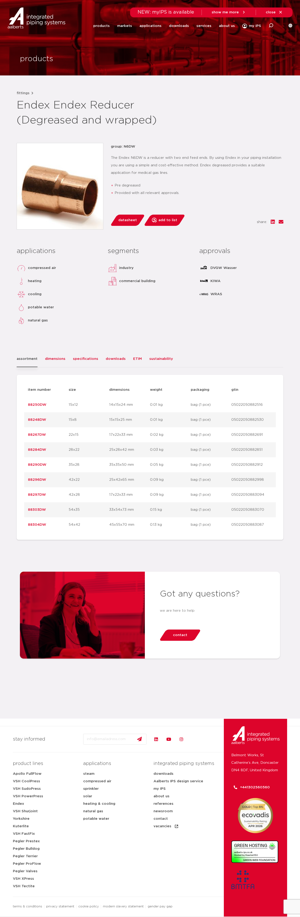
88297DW (37, 494)
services (203, 26)
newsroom (163, 811)
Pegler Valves (25, 871)
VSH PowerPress (28, 796)
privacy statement (60, 906)
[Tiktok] (194, 739)
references (163, 803)
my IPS (160, 788)
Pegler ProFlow (27, 863)
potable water (96, 818)
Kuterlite (21, 826)
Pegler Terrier (25, 856)
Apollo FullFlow (27, 773)
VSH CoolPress (26, 781)
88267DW (37, 434)
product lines (28, 763)
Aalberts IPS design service (178, 781)
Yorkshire (21, 818)
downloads (179, 26)
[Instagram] (181, 739)
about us (227, 26)
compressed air (97, 781)
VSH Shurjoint (25, 811)
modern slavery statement (123, 906)
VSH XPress (23, 878)
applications (150, 26)
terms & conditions (27, 906)
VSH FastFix (24, 833)
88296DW (37, 479)
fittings (23, 93)
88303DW (37, 509)
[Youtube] (168, 739)
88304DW (37, 524)
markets (124, 26)
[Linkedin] (156, 739)
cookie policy (88, 906)
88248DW (37, 419)
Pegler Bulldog (26, 848)
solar (87, 796)
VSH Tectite (24, 886)
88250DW (37, 404)
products (101, 26)
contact (161, 818)
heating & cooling (99, 803)
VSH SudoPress (27, 788)
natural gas (93, 811)
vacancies (162, 826)
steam (88, 773)
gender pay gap (160, 906)
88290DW (37, 464)
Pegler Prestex (26, 841)
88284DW (37, 449)
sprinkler (91, 788)
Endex (18, 803)
